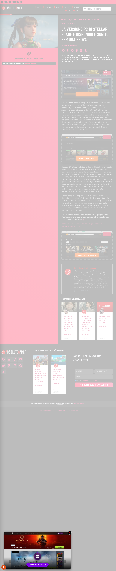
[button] (69, 532)
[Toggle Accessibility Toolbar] (3, 567)
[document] (58, 285)
